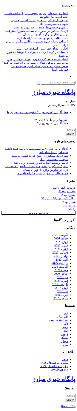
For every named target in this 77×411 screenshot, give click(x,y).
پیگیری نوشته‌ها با (54, 362)
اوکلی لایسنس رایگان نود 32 (58, 198)
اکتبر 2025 (62, 259)
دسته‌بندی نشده (58, 320)
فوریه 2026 (61, 245)
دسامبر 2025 (60, 252)
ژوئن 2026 (61, 242)
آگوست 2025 (60, 266)
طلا (66, 330)
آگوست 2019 (60, 284)
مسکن (64, 337)
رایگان (72, 209)
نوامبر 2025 (61, 256)
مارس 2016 (60, 298)
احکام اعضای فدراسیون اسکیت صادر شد (42, 48)
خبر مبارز (62, 119)
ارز (66, 313)
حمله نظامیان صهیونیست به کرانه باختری (42, 38)
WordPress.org (59, 369)
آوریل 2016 (61, 294)
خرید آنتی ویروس (38, 212)
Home (72, 104)
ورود (65, 359)
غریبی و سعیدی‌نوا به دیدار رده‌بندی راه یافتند (41, 27)
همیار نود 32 (68, 201)
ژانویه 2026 (61, 249)
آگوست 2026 (60, 234)
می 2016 (62, 291)
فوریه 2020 (61, 280)
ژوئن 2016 (61, 287)
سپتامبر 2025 (60, 263)
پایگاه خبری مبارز (54, 92)
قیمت (64, 334)
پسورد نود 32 (68, 194)
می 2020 (62, 277)
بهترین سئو (69, 205)
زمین (65, 327)
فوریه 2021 (61, 270)
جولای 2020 (61, 273)
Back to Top (68, 406)
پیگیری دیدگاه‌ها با (54, 366)
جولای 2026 (61, 238)
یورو (65, 344)
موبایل (64, 341)
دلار (66, 323)
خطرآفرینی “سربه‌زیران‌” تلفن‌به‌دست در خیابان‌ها (37, 112)
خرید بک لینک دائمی (64, 187)
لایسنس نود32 (67, 191)
